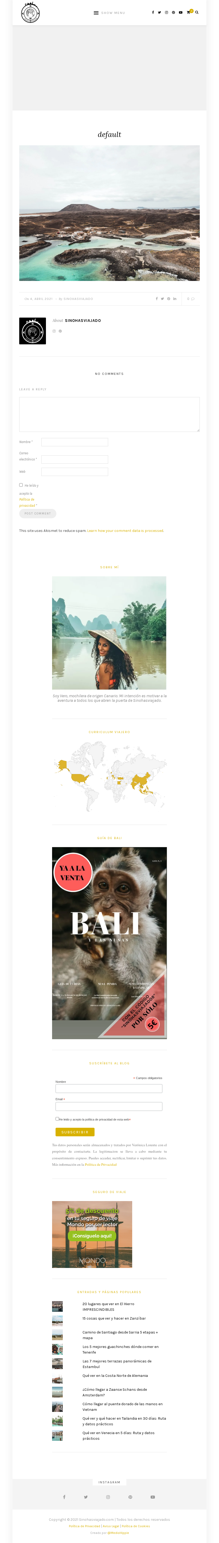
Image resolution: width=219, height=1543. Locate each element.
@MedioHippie (118, 1533)
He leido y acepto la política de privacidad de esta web (95, 1119)
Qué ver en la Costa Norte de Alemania (115, 1375)
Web (22, 472)
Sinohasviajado (78, 299)
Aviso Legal (111, 1526)
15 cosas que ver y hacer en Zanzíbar (114, 1318)
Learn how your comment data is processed (125, 530)
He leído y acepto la (28, 495)
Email (60, 1099)
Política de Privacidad (101, 1164)
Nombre (26, 442)
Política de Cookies (136, 1526)
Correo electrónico (28, 456)
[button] (109, 213)
